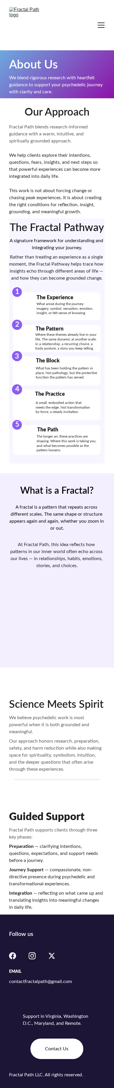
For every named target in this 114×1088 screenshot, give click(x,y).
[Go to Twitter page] (51, 955)
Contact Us (56, 1048)
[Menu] (101, 25)
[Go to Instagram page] (32, 955)
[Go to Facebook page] (12, 955)
